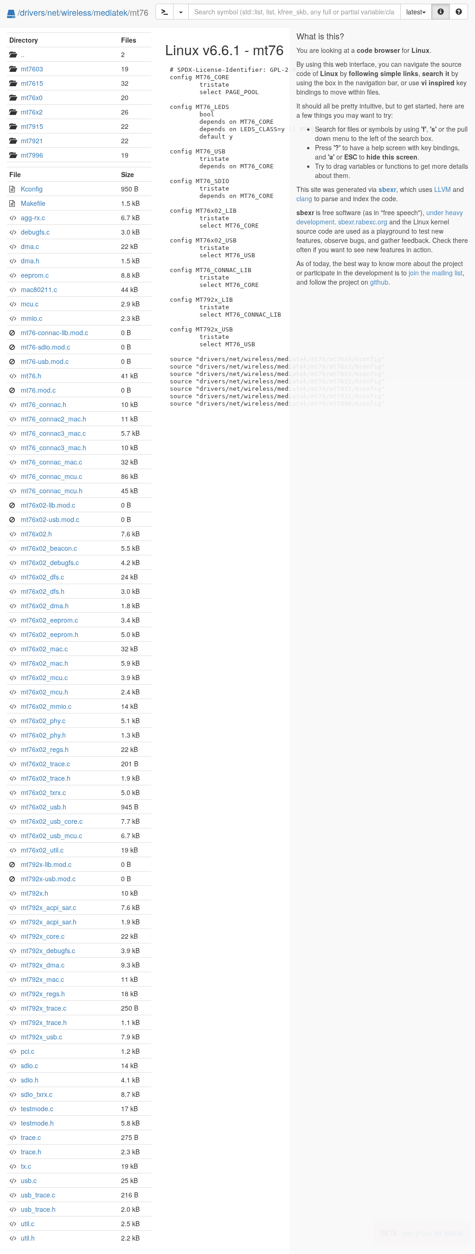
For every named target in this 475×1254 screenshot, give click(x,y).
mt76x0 (32, 97)
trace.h (31, 1151)
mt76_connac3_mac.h (53, 447)
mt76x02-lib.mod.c (48, 504)
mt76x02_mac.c (44, 648)
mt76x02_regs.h (45, 749)
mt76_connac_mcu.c (51, 476)
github (379, 281)
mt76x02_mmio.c (46, 706)
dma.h (30, 260)
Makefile (33, 203)
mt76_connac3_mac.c (53, 433)
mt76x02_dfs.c (42, 576)
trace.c (31, 1137)
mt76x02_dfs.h (42, 591)
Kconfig (32, 188)
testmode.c (37, 1108)
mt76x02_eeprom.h (49, 634)
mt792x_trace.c (43, 1007)
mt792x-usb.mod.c (48, 878)
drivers (32, 12)
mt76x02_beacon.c (49, 548)
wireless (76, 12)
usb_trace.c (38, 1194)
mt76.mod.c (38, 390)
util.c (27, 1223)
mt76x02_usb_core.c (52, 821)
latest (414, 11)
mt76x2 (32, 111)
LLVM (442, 189)
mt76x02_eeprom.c (49, 619)
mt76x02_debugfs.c (50, 562)
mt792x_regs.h (43, 993)
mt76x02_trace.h (46, 778)
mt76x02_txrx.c (43, 792)
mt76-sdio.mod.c (45, 346)
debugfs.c (35, 231)
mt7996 (32, 154)
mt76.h (31, 375)
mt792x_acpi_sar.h (49, 921)
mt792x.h (34, 893)
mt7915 (32, 126)
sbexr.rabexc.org (362, 221)
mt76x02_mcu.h (44, 691)
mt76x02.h (36, 533)
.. (23, 54)
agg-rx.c (33, 217)
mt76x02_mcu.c (44, 677)
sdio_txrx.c (36, 1094)
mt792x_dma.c (42, 964)
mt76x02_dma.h (45, 605)
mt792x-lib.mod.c (46, 864)
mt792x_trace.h (44, 1022)
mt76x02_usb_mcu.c (51, 835)
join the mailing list (435, 272)
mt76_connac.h (43, 404)
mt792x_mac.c (42, 979)
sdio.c (29, 1065)
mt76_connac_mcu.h (52, 490)
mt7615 (32, 83)
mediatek (111, 12)
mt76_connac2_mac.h (53, 418)
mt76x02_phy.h (43, 734)
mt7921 (32, 140)
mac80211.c (39, 289)
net (53, 12)
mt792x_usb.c (41, 1036)
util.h (28, 1237)
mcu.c (30, 303)
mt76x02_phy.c (43, 720)
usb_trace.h (38, 1209)
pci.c (27, 1051)
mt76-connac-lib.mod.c (54, 332)
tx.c (26, 1166)
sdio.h (30, 1079)
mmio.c (31, 318)
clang (304, 198)
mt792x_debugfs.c (48, 950)
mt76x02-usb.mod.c (50, 519)
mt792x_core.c (42, 936)
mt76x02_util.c (42, 849)
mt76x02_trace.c (45, 763)
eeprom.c (35, 275)
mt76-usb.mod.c (45, 361)
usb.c (29, 1180)
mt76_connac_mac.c (51, 461)
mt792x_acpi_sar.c (48, 907)
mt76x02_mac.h (44, 663)
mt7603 (32, 68)
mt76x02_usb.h (43, 806)
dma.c (30, 246)
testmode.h (37, 1122)
